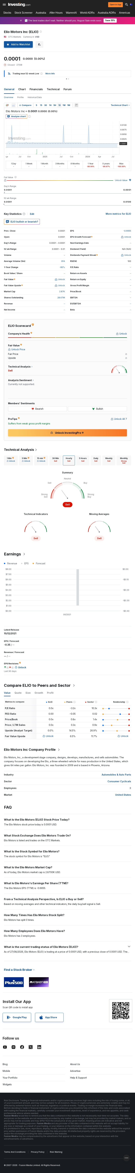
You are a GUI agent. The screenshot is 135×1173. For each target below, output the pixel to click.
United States (123, 794)
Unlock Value (121, 180)
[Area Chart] (13, 105)
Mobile (6, 1071)
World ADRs (87, 12)
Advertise (75, 1071)
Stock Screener (23, 12)
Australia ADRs (107, 12)
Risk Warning (56, 1152)
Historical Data (35, 97)
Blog (5, 1064)
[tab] (11, 460)
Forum (68, 89)
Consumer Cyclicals (119, 781)
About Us (75, 1064)
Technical (53, 89)
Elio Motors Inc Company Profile (30, 750)
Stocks (7, 12)
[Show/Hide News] (76, 105)
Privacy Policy (37, 1152)
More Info (50, 73)
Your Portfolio (10, 1077)
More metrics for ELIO (118, 213)
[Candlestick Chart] (7, 105)
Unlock (50, 736)
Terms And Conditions (15, 1152)
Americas (124, 12)
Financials (36, 89)
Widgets (7, 1084)
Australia (41, 12)
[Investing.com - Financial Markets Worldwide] (19, 5)
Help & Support (78, 1077)
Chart (22, 89)
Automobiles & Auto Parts (116, 774)
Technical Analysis (19, 450)
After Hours (56, 12)
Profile (20, 97)
